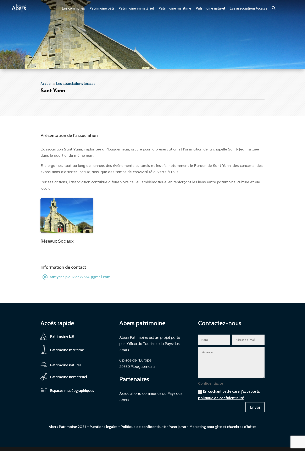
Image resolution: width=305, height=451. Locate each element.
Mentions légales (103, 426)
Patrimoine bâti (101, 8)
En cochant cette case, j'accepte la (229, 394)
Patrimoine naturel (210, 8)
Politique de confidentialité (143, 426)
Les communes (73, 8)
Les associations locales (248, 8)
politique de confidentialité (221, 398)
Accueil (46, 83)
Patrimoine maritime (175, 8)
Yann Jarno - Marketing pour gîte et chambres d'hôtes (212, 426)
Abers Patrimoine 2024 (67, 426)
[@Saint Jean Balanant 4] (66, 231)
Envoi (255, 407)
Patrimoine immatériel (136, 8)
